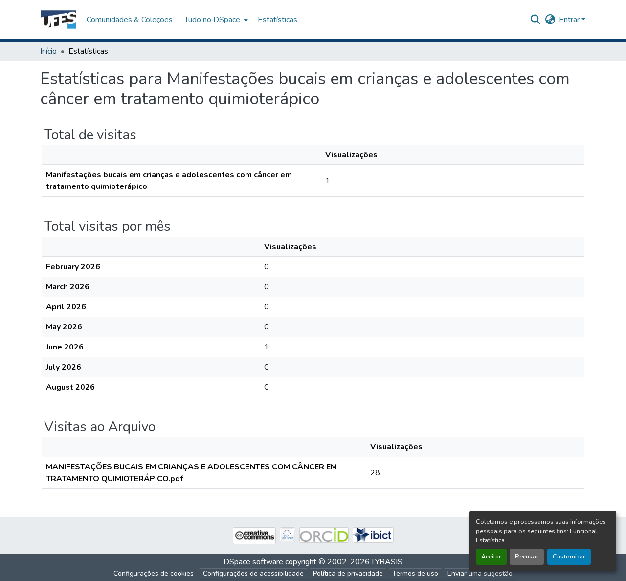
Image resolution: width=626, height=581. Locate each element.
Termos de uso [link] (415, 573)
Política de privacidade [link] (348, 573)
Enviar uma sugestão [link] (480, 573)
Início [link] (48, 51)
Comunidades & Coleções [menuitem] (130, 19)
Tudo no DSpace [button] (212, 19)
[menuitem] (215, 19)
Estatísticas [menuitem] (277, 19)
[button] (58, 19)
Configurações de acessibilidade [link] (253, 573)
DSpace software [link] (253, 562)
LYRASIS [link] (387, 562)
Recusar (526, 556)
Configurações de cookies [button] (153, 573)
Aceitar (491, 556)
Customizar (569, 556)
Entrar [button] (570, 19)
